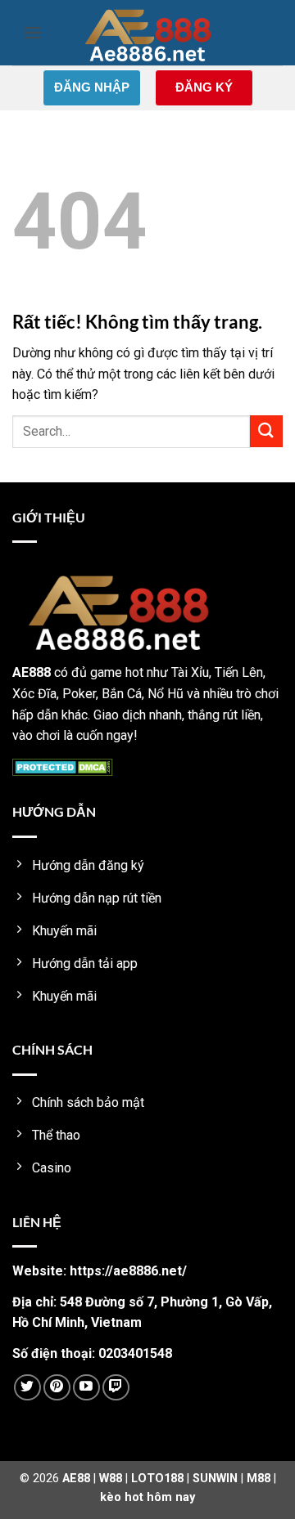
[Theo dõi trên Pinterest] (56, 1387)
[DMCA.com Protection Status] (62, 766)
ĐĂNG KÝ (204, 87)
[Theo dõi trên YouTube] (86, 1387)
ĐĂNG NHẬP (91, 87)
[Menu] (33, 32)
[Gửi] (266, 431)
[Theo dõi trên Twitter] (27, 1387)
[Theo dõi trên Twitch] (115, 1387)
